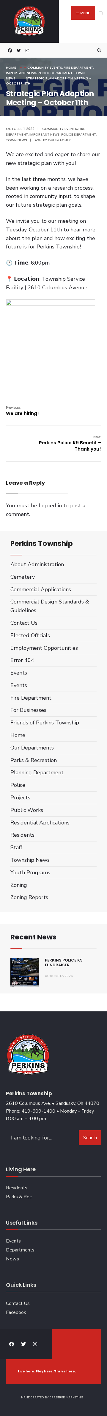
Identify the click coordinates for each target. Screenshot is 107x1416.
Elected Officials (30, 635)
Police (17, 785)
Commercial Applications (40, 589)
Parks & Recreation (33, 760)
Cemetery (22, 576)
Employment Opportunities (44, 648)
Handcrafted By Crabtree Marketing (52, 1397)
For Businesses (28, 710)
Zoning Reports (29, 897)
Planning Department (37, 772)
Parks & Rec (19, 1197)
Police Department (55, 72)
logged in (50, 505)
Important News (21, 72)
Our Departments (32, 747)
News (12, 1259)
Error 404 (22, 660)
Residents (22, 834)
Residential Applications (40, 822)
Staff (16, 847)
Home (11, 67)
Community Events (44, 67)
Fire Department (78, 67)
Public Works (26, 810)
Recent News (33, 937)
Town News (16, 140)
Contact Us (23, 622)
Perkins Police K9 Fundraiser (64, 962)
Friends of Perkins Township (44, 722)
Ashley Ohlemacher (53, 140)
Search (90, 1138)
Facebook (16, 1312)
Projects (20, 797)
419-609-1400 (38, 1111)
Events (18, 672)
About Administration (37, 564)
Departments (20, 1250)
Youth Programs (30, 872)
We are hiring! (22, 411)
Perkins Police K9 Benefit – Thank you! (70, 443)
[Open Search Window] (98, 50)
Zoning (18, 885)
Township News (30, 860)
